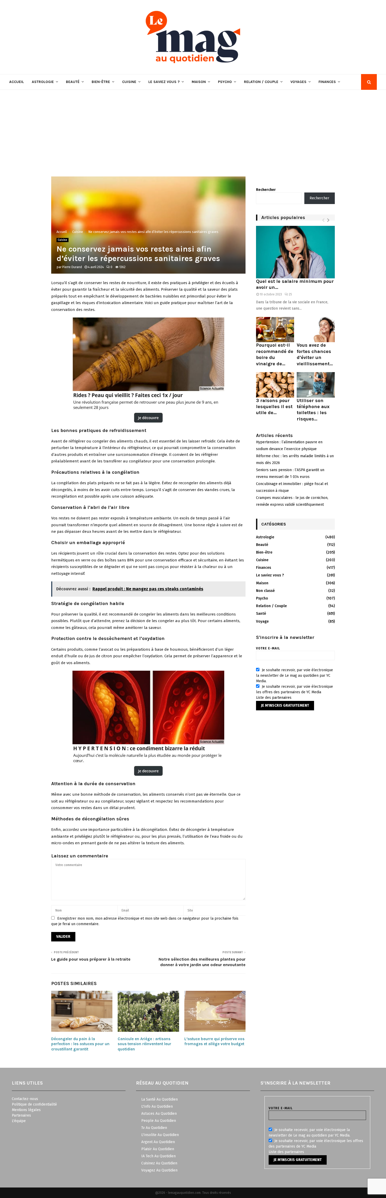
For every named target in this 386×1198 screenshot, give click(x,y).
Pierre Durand (72, 267)
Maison (199, 82)
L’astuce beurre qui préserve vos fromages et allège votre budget (214, 1041)
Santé (261, 613)
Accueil (16, 82)
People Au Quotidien (158, 1120)
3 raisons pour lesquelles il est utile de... (274, 407)
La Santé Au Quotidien (159, 1099)
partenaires (281, 697)
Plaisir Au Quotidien (157, 1149)
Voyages (298, 82)
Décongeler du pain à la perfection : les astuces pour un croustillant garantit (80, 1043)
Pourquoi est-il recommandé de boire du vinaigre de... (274, 354)
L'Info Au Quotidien (157, 1106)
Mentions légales (26, 1110)
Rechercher (266, 189)
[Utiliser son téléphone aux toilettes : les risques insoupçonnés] (316, 385)
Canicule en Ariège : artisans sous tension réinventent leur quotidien (144, 1043)
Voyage (262, 621)
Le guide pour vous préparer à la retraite (91, 959)
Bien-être (101, 82)
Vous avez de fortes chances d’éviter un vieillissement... (315, 354)
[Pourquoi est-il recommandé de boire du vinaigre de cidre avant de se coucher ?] (275, 329)
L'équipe (19, 1121)
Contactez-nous (25, 1099)
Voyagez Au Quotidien (159, 1170)
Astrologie (43, 82)
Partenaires (21, 1115)
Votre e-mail (268, 648)
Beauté (73, 82)
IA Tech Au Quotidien (158, 1156)
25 (290, 294)
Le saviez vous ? (164, 82)
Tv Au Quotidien (154, 1128)
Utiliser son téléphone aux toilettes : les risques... (313, 410)
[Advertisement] (193, 129)
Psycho (225, 82)
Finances (327, 82)
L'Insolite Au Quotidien (160, 1135)
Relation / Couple (261, 82)
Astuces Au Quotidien (159, 1113)
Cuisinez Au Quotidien (159, 1163)
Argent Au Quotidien (158, 1142)
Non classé (265, 590)
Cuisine (129, 82)
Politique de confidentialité (34, 1104)
